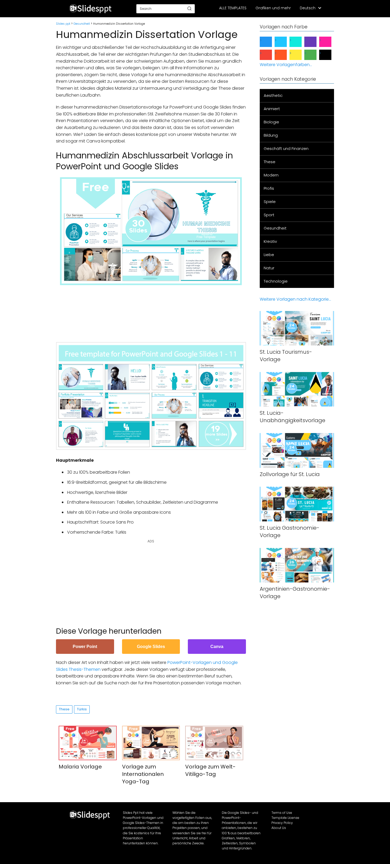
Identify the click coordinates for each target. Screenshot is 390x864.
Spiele (270, 201)
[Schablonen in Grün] (315, 55)
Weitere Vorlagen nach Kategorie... (295, 299)
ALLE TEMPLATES (232, 8)
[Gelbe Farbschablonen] (300, 55)
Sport (269, 215)
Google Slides (151, 646)
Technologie (276, 281)
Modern (271, 175)
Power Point (85, 646)
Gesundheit (275, 228)
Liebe (269, 254)
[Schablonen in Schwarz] (329, 55)
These (64, 709)
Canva (216, 646)
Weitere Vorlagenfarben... (286, 65)
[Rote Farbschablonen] (270, 55)
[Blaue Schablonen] (270, 42)
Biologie (271, 122)
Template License (285, 817)
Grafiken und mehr (273, 8)
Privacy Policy (282, 822)
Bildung (271, 135)
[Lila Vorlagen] (315, 42)
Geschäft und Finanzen (286, 148)
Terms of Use (281, 812)
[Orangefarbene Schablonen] (285, 55)
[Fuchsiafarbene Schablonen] (329, 42)
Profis (269, 188)
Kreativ (270, 241)
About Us (278, 828)
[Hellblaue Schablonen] (285, 42)
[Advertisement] (152, 311)
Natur (269, 268)
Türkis (82, 709)
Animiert (272, 108)
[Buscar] (189, 8)
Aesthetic (273, 95)
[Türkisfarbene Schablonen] (300, 42)
